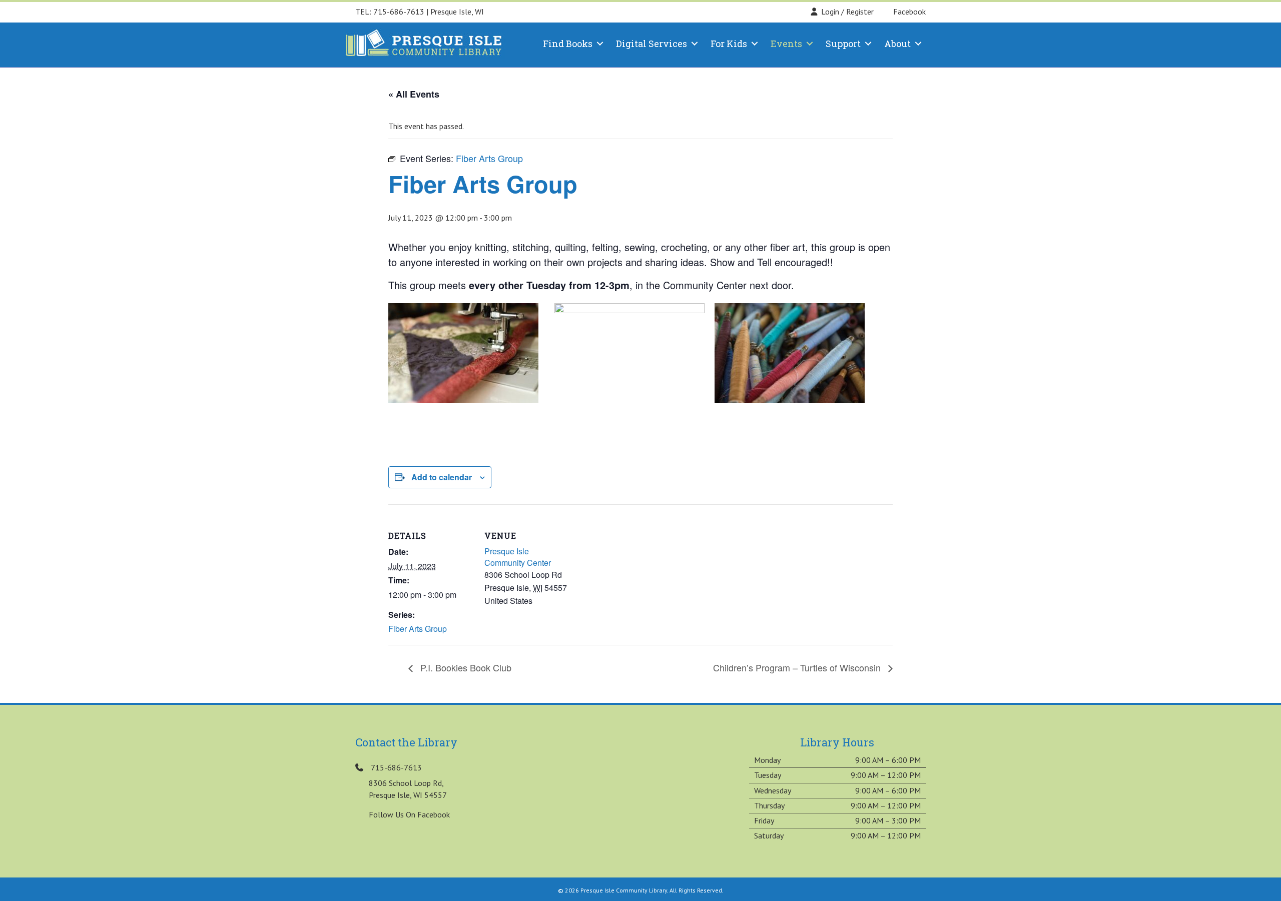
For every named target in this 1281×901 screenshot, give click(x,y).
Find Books (567, 44)
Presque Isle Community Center (517, 556)
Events (786, 44)
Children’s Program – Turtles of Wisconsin (798, 667)
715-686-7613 (398, 12)
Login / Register (847, 12)
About (897, 44)
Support (843, 44)
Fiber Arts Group (417, 628)
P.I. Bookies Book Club (464, 667)
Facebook (908, 12)
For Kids (729, 44)
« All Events (413, 94)
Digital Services (651, 44)
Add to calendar (441, 477)
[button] (599, 43)
